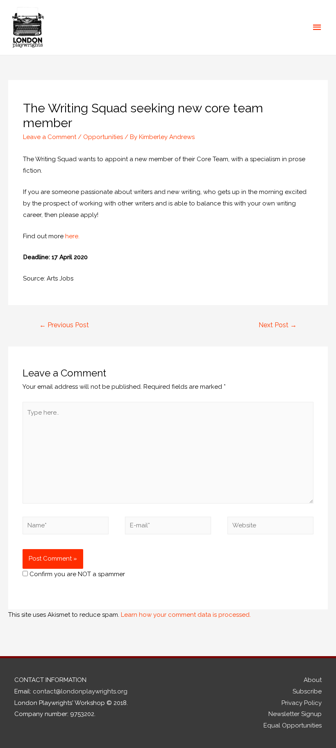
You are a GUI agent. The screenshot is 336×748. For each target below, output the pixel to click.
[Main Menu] (317, 27)
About (313, 680)
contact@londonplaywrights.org (80, 691)
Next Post (278, 325)
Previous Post (64, 325)
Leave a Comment (49, 137)
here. (71, 236)
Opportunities (103, 137)
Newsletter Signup (295, 714)
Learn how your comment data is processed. (186, 614)
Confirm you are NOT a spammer (76, 574)
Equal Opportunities (292, 725)
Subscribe (307, 691)
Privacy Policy (302, 703)
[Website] (270, 527)
